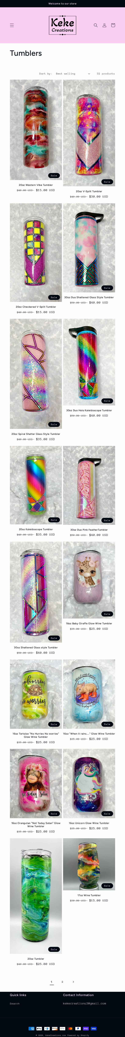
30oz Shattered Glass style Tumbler (36, 647)
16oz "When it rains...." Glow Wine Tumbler (89, 733)
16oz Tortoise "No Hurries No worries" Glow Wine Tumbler (36, 735)
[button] (11, 25)
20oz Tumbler (36, 958)
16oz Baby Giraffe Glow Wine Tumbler (89, 623)
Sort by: (45, 73)
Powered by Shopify (78, 1035)
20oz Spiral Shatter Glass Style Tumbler (36, 434)
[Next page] (73, 981)
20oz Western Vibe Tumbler (36, 185)
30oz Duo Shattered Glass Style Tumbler (89, 297)
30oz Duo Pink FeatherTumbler (89, 529)
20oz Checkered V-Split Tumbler (36, 306)
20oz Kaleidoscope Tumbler (36, 529)
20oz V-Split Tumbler (89, 191)
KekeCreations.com (55, 1035)
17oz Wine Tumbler (89, 895)
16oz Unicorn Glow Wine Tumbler (89, 823)
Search (15, 1003)
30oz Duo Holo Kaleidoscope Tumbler (89, 410)
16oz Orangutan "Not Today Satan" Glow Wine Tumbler (36, 825)
